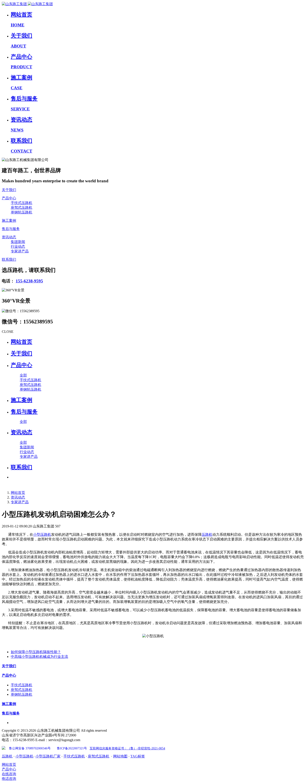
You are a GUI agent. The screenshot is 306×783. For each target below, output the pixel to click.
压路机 (207, 534)
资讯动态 (18, 497)
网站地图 (120, 756)
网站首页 (21, 342)
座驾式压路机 (98, 756)
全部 (23, 375)
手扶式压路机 (74, 756)
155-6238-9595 (29, 281)
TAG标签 (137, 756)
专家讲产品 (20, 502)
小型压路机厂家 (47, 756)
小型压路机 (42, 534)
